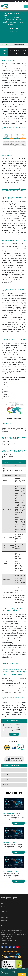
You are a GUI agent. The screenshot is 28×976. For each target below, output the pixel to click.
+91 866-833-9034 (8, 938)
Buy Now (14, 734)
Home (2, 44)
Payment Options (6, 779)
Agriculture (9, 44)
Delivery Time (6, 775)
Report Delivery (6, 784)
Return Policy (5, 923)
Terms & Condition (6, 915)
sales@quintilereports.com (9, 716)
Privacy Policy (5, 917)
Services (4, 906)
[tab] (4, 52)
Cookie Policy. (20, 969)
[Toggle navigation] (26, 6)
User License (5, 770)
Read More (17, 823)
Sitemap (4, 909)
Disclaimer (4, 920)
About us (4, 901)
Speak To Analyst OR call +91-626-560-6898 (14, 759)
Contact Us (4, 903)
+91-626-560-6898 (8, 936)
